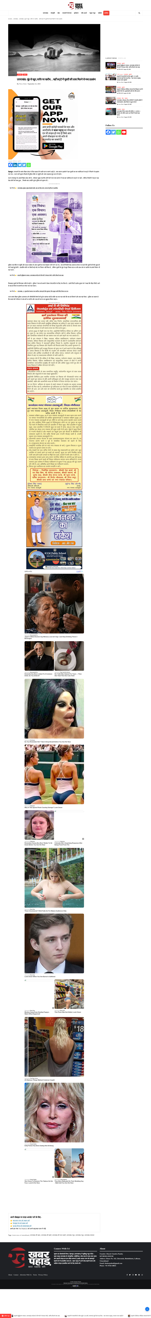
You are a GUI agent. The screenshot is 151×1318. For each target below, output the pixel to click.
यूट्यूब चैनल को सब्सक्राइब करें (22, 1226)
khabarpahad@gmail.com (113, 1263)
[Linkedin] (15, 165)
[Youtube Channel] (123, 132)
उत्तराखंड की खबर (35, 1235)
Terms (35, 1275)
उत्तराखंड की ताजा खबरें (59, 1235)
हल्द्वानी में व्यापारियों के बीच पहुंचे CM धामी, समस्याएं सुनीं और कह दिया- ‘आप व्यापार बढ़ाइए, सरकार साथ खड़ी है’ (118, 1316)
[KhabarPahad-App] (43, 124)
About (10, 1275)
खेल (58, 13)
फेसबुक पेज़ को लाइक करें (20, 1223)
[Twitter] (24, 165)
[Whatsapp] (29, 165)
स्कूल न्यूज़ (92, 13)
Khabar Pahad (77, 1281)
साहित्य (100, 13)
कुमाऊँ (123, 63)
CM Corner (120, 74)
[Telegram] (19, 165)
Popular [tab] (122, 58)
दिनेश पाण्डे (120, 69)
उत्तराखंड (45, 13)
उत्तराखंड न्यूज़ (80, 1235)
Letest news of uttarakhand (20, 1235)
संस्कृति (53, 13)
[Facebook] (10, 165)
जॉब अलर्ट (84, 13)
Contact (16, 1275)
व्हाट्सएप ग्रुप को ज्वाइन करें (21, 1221)
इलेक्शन (76, 13)
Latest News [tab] (111, 58)
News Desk (23, 84)
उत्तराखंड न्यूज (70, 1235)
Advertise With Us (26, 1275)
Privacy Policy (43, 1275)
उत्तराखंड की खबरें (46, 1235)
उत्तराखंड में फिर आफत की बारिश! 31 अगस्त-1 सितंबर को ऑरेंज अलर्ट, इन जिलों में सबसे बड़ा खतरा (128, 113)
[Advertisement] (54, 1199)
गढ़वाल (25, 74)
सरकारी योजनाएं (66, 13)
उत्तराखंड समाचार (89, 1235)
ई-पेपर (106, 13)
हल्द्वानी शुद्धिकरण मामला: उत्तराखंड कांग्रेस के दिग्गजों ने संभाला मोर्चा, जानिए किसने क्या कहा (59, 1316)
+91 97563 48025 (110, 1266)
